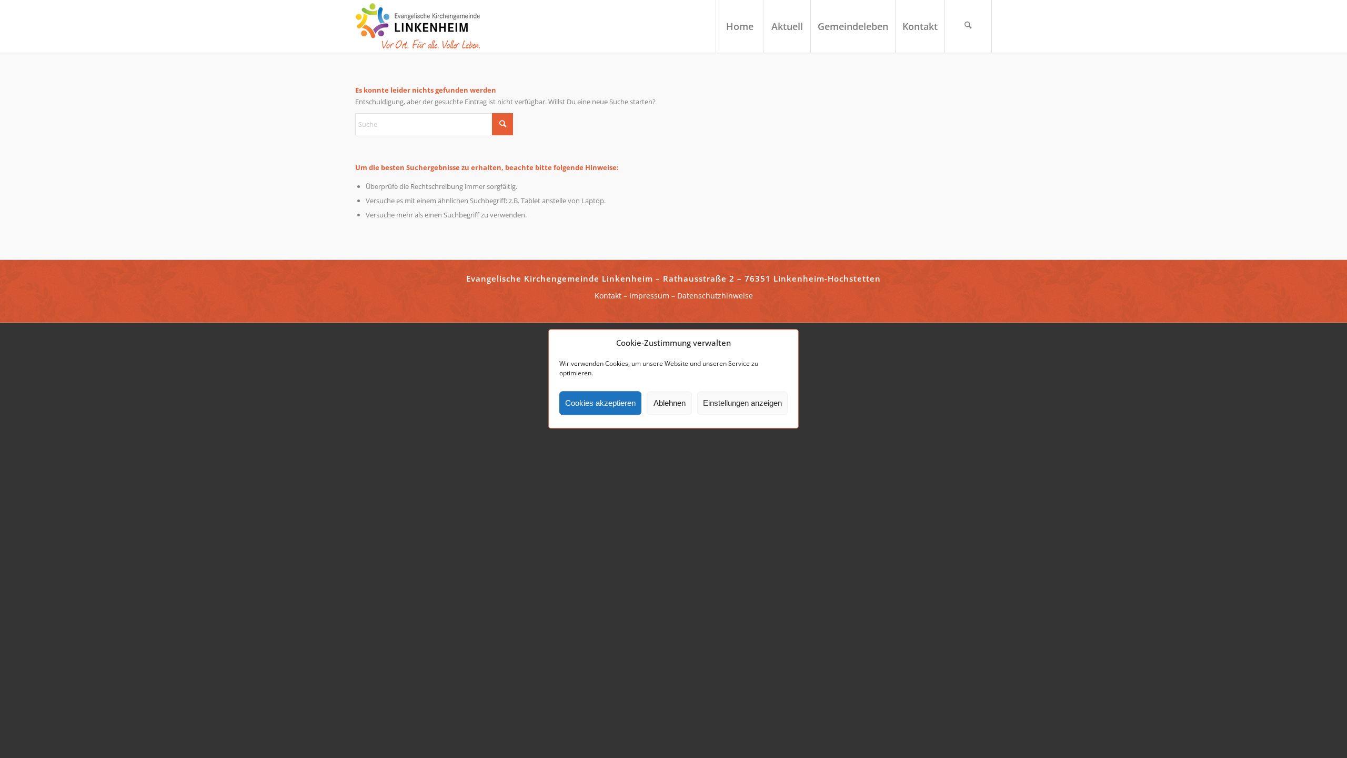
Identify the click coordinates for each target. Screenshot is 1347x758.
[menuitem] (739, 26)
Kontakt (608, 296)
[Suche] (968, 26)
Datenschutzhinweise (715, 296)
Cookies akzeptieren (600, 402)
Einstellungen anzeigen (742, 402)
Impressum (649, 296)
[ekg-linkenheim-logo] (421, 26)
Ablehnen (670, 402)
